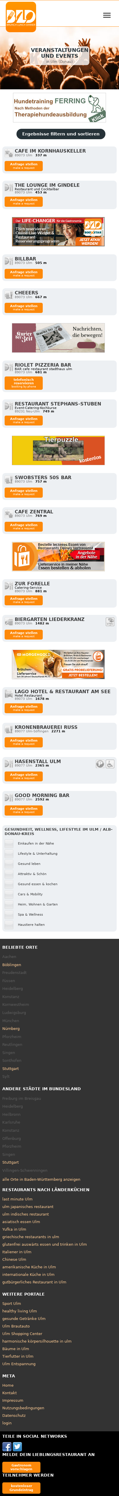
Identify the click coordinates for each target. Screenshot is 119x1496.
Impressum (12, 1400)
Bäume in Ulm (15, 1349)
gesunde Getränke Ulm (24, 1318)
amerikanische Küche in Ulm (29, 1267)
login (7, 1423)
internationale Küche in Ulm (28, 1274)
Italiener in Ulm (16, 1252)
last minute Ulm (17, 1199)
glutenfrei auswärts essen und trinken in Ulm (44, 1244)
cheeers (26, 293)
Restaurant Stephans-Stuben (58, 404)
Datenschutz (14, 1415)
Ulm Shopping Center (22, 1334)
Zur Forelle (32, 583)
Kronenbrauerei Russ (46, 727)
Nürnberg (11, 1028)
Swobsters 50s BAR (43, 477)
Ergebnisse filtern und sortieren (61, 134)
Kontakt (9, 1393)
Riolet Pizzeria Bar (43, 365)
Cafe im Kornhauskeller (50, 151)
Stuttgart (10, 1068)
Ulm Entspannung (19, 1364)
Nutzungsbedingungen (23, 1408)
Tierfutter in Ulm (18, 1356)
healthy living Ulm (19, 1311)
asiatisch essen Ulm (21, 1222)
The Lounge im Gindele (47, 185)
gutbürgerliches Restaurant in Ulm (34, 1282)
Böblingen (11, 965)
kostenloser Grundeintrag (21, 1487)
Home (8, 1385)
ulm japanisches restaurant (27, 1207)
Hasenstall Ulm (38, 761)
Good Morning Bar (42, 795)
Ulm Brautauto (16, 1326)
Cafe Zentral (34, 512)
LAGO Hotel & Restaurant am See (63, 691)
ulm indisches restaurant (25, 1214)
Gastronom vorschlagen (21, 1467)
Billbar (25, 259)
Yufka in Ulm (14, 1229)
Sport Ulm (11, 1303)
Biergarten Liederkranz (50, 619)
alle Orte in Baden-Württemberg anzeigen (41, 1179)
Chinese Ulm (14, 1259)
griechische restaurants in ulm (30, 1237)
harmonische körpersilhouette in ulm (37, 1341)
